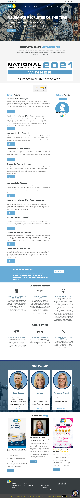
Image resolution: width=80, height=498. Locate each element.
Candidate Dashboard (16, 485)
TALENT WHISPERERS (16, 337)
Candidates (36, 6)
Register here (59, 271)
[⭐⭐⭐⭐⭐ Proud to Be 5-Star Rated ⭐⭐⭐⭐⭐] (63, 433)
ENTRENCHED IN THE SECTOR (63, 338)
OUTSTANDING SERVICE (63, 296)
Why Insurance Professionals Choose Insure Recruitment (16, 450)
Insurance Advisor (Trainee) (18, 133)
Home (26, 6)
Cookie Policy (44, 487)
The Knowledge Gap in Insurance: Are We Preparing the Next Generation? (39, 439)
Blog (48, 6)
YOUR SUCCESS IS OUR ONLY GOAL (16, 297)
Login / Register (68, 6)
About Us (53, 6)
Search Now (11, 30)
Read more (63, 99)
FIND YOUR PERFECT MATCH (40, 297)
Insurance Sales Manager (17, 99)
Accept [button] (63, 496)
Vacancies (44, 6)
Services (14, 483)
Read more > (14, 408)
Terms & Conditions (45, 485)
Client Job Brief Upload (28, 485)
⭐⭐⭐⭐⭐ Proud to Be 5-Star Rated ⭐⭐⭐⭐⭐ (62, 450)
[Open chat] (75, 493)
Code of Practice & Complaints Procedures (47, 492)
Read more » (9, 111)
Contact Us (59, 6)
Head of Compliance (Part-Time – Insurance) (25, 116)
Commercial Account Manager (19, 164)
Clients (30, 6)
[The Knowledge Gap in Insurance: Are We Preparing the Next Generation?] (40, 427)
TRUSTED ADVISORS (40, 337)
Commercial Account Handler (19, 149)
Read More (10, 470)
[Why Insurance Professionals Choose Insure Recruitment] (17, 433)
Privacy (42, 483)
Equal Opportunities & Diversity (47, 489)
